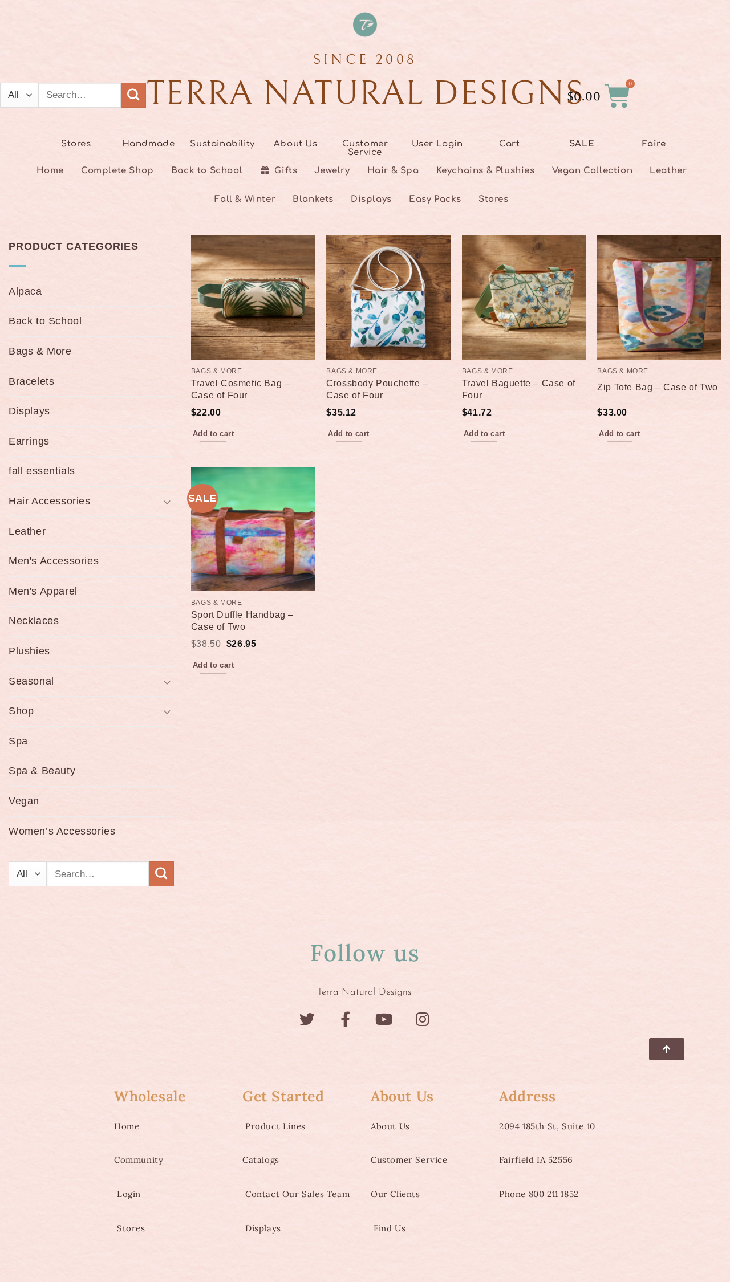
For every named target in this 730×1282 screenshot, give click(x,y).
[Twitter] (307, 1019)
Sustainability (222, 144)
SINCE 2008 (365, 59)
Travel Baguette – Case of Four (518, 389)
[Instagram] (423, 1019)
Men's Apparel (43, 591)
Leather (27, 531)
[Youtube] (384, 1019)
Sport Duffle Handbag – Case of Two (242, 620)
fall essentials (42, 471)
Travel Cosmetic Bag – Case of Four (240, 389)
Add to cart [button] (213, 433)
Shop (21, 711)
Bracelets (31, 381)
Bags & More (40, 351)
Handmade (148, 144)
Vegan (24, 801)
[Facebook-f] (346, 1019)
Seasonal (31, 681)
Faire (654, 144)
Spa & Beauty (42, 770)
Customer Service (365, 148)
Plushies (29, 651)
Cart (509, 144)
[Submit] (133, 95)
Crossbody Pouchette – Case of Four (377, 389)
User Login (437, 144)
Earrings (29, 441)
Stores (76, 144)
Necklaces (34, 620)
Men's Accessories (54, 561)
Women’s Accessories (62, 831)
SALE (581, 144)
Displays (29, 411)
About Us (296, 144)
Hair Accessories (50, 501)
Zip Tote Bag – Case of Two (657, 387)
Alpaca (25, 291)
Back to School (45, 321)
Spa (18, 741)
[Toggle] (167, 501)
